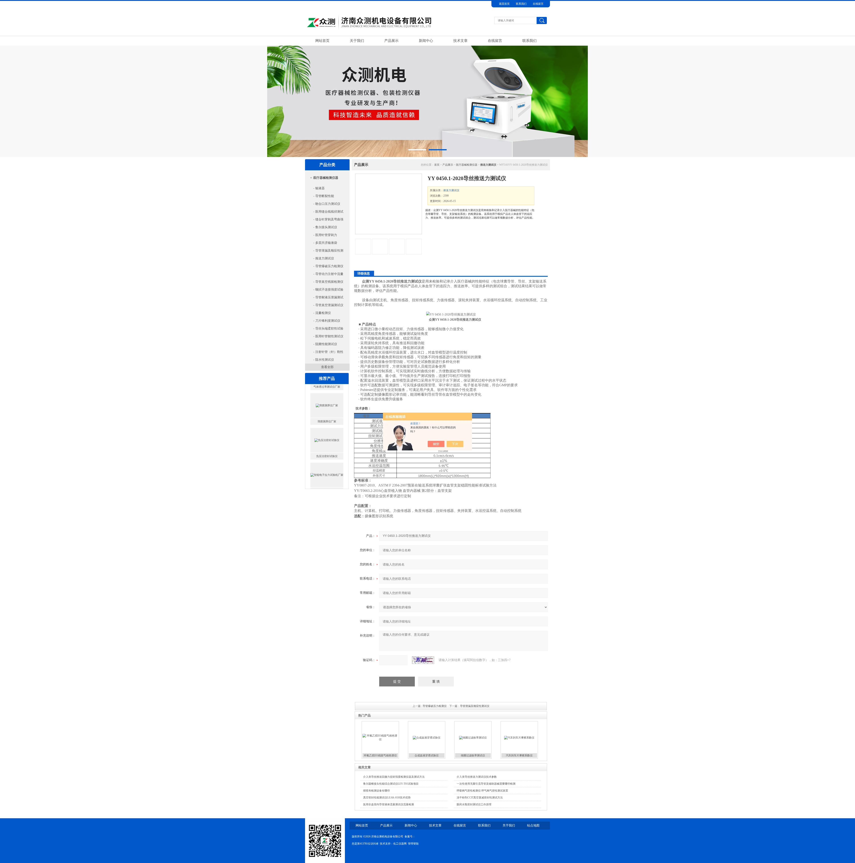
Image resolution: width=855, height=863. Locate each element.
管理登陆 (413, 843)
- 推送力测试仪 (323, 258)
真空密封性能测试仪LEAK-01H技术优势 (387, 797)
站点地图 (533, 825)
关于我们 (357, 41)
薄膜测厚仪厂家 (327, 384)
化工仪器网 (400, 843)
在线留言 (538, 3)
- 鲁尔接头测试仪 (325, 227)
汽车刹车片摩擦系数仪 (519, 755)
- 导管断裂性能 (323, 196)
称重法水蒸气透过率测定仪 (327, 488)
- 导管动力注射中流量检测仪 (325, 275)
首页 (437, 164)
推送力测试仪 (451, 190)
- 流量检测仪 (322, 313)
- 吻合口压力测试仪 (326, 204)
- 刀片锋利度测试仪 (326, 320)
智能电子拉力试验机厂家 (327, 454)
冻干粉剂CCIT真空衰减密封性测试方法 (480, 797)
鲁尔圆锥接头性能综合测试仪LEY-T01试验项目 (391, 783)
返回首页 (504, 3)
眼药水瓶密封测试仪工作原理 (474, 804)
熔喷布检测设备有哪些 (376, 790)
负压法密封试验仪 (327, 419)
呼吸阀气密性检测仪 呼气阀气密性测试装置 (482, 790)
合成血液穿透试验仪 (427, 755)
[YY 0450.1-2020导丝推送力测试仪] (388, 204)
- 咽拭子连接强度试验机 (325, 290)
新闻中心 (426, 41)
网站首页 (322, 41)
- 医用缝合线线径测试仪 (325, 213)
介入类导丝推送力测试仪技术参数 (477, 776)
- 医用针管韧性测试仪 (328, 336)
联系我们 (521, 3)
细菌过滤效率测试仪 (473, 755)
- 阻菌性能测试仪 (325, 344)
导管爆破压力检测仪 (435, 706)
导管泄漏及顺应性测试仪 (474, 706)
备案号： (410, 836)
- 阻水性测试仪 (323, 359)
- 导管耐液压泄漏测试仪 (325, 298)
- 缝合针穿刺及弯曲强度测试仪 (325, 220)
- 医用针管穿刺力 (325, 235)
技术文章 (460, 41)
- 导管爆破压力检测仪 (328, 266)
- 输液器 (319, 188)
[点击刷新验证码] (423, 660)
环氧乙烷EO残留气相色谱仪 (380, 755)
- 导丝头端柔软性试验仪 (325, 329)
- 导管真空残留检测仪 (328, 281)
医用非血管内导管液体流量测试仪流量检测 (388, 804)
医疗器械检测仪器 (325, 177)
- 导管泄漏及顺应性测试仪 (325, 251)
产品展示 (391, 41)
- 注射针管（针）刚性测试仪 (325, 353)
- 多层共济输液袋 (325, 242)
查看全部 (327, 367)
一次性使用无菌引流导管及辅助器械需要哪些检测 (486, 783)
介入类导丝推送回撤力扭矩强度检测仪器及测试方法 (394, 776)
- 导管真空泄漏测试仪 (328, 305)
